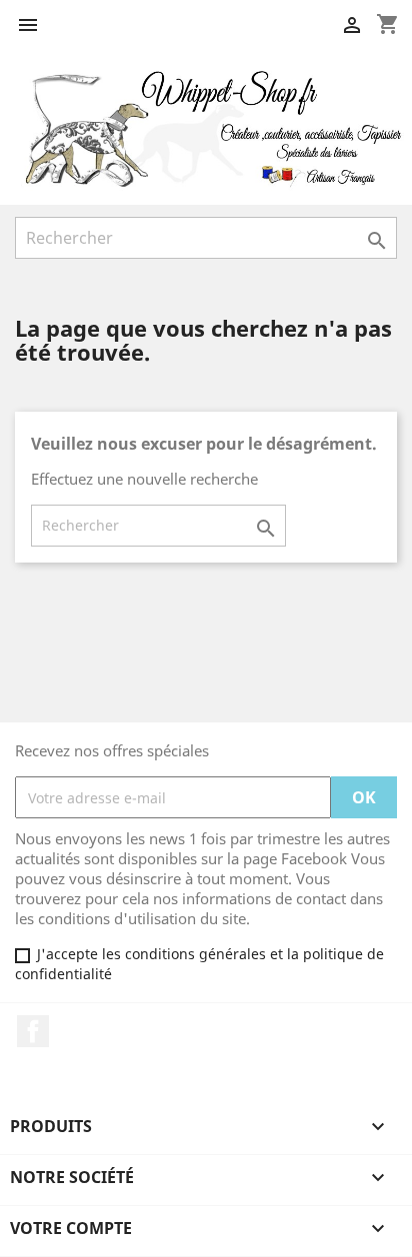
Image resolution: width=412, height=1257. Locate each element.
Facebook (33, 1031)
